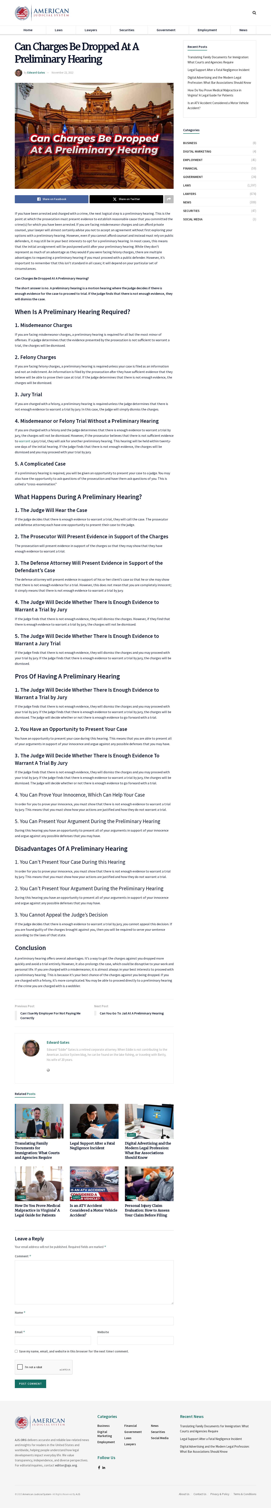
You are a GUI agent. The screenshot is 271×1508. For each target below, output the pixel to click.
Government (166, 30)
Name (20, 1312)
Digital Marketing (197, 151)
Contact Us (200, 1494)
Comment (23, 1256)
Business (190, 143)
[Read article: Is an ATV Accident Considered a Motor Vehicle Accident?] (94, 1183)
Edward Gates (36, 72)
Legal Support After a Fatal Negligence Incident (219, 70)
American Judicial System (37, 1494)
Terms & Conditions (245, 1494)
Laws (58, 30)
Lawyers (91, 30)
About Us (184, 1494)
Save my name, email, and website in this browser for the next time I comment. (74, 1351)
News (243, 30)
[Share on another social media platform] (169, 199)
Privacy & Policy (219, 1494)
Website (103, 1332)
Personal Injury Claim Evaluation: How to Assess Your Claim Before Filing (147, 1210)
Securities (126, 30)
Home (28, 30)
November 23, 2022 (62, 72)
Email (20, 1332)
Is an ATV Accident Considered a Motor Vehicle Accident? (93, 1210)
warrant (24, 441)
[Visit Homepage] (42, 12)
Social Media (192, 219)
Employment (207, 30)
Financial (190, 168)
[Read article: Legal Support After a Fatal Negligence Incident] (94, 1121)
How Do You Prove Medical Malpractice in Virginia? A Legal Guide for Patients (37, 1210)
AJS (78, 1494)
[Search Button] (254, 12)
